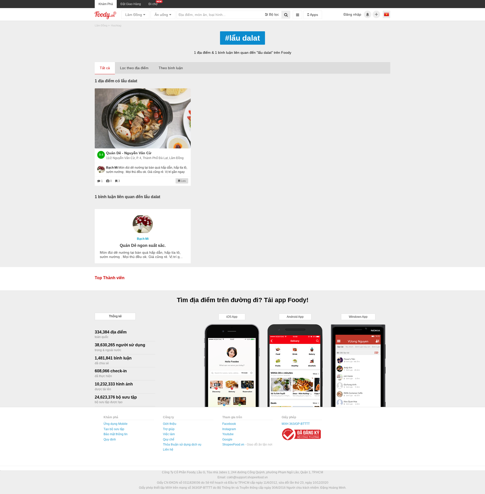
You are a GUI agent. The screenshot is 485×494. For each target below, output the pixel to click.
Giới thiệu (169, 424)
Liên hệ (168, 449)
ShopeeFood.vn (233, 444)
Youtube (228, 434)
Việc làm (169, 434)
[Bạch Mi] (143, 224)
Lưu (183, 180)
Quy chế (168, 439)
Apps (313, 15)
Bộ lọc (273, 14)
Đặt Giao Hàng (130, 4)
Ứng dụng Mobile (116, 424)
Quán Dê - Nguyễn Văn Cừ (128, 153)
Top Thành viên (110, 278)
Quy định (110, 439)
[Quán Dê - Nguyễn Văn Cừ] (143, 118)
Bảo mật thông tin (116, 434)
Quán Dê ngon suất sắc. (143, 246)
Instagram (229, 429)
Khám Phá (106, 4)
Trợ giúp (169, 429)
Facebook (229, 424)
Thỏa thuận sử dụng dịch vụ (182, 444)
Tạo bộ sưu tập (114, 429)
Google (227, 439)
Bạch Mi (143, 239)
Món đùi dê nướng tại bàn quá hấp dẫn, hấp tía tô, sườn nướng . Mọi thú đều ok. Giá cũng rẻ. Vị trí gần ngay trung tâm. (146, 172)
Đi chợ (153, 4)
